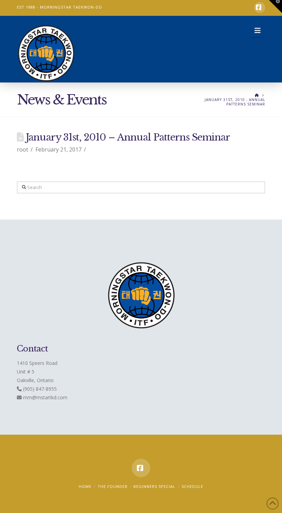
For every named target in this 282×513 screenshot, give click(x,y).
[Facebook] (259, 7)
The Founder (113, 486)
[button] (257, 30)
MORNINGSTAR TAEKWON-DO (71, 7)
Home (85, 486)
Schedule (192, 486)
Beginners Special (154, 486)
